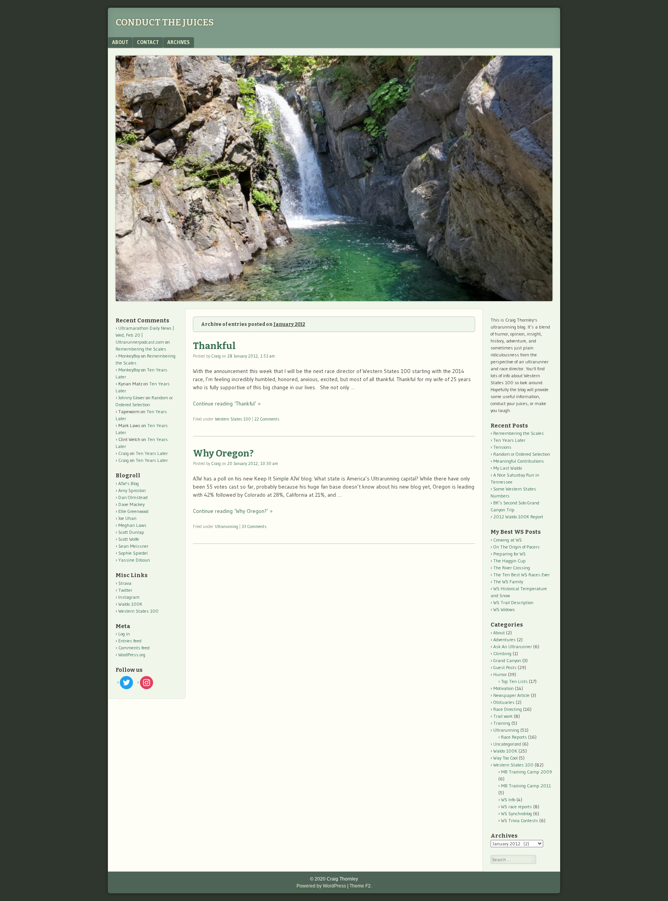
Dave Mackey (131, 504)
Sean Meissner (133, 546)
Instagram (129, 597)
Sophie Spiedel (133, 553)
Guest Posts (504, 667)
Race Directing (507, 709)
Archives (178, 42)
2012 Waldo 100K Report (518, 516)
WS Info (508, 799)
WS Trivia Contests (519, 820)
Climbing (502, 653)
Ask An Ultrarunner (512, 646)
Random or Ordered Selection (521, 454)
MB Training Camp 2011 (526, 786)
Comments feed (134, 648)
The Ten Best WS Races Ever (521, 574)
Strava (124, 583)
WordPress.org (131, 654)
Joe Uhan (127, 518)
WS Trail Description (513, 602)
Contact (148, 42)
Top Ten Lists (514, 681)
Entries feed (129, 641)
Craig (216, 356)
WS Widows (504, 609)
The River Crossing (511, 568)
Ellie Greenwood (133, 511)
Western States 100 (233, 419)
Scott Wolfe (128, 539)
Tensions (502, 447)
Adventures (504, 639)
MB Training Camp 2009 (526, 772)
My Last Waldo (507, 468)
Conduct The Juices (165, 22)
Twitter (125, 590)
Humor (500, 674)
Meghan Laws (132, 525)
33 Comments (254, 526)
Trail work (503, 716)
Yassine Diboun (134, 560)
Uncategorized (507, 744)
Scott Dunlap (131, 532)
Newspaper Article (511, 695)
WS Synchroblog (516, 813)
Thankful (214, 346)
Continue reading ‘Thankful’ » (227, 403)
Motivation (503, 688)
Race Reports (514, 737)
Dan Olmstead (133, 497)
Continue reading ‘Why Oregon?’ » (233, 511)
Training (501, 723)
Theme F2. (360, 886)
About (120, 42)
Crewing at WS (507, 540)
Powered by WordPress (321, 886)
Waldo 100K (130, 604)
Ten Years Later (152, 453)
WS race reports (516, 806)
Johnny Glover (131, 397)
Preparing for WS (509, 554)
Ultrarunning (226, 526)
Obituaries (504, 702)
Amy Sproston (132, 490)
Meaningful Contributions (518, 461)
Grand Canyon (507, 660)
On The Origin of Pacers (516, 547)
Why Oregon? (223, 453)
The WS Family (508, 581)
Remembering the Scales (141, 349)
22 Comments (266, 419)
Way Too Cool (505, 758)
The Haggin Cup (509, 561)
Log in (124, 634)
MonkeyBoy (129, 356)
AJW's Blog (128, 483)
